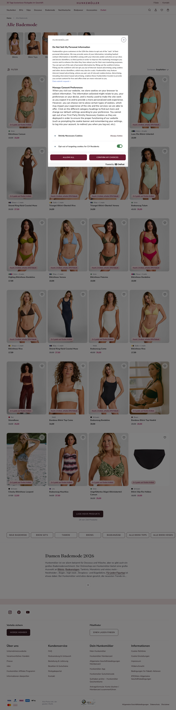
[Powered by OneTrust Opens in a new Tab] (116, 164)
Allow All (68, 157)
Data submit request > (61, 81)
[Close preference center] (123, 40)
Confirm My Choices (107, 157)
